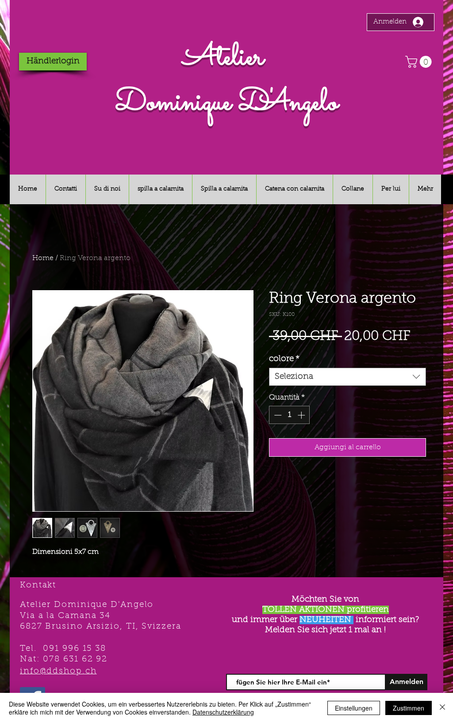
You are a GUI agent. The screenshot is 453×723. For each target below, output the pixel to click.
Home (43, 258)
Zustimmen (408, 708)
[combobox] (347, 377)
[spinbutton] (290, 415)
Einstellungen (353, 708)
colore (284, 359)
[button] (419, 62)
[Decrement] (277, 415)
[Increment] (302, 415)
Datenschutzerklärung (223, 711)
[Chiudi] (442, 708)
